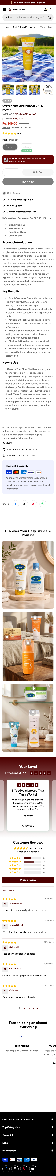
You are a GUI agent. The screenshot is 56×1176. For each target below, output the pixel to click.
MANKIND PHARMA (25, 113)
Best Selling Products (23, 27)
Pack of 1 (12, 148)
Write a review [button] (28, 879)
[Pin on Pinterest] (33, 503)
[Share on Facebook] (15, 503)
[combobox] (28, 17)
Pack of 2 (28, 148)
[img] (9, 899)
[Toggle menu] (4, 9)
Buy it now (28, 181)
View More (28, 815)
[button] (9, 133)
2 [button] (24, 1008)
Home (5, 27)
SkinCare (17, 118)
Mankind (20, 224)
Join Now (21, 161)
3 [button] (29, 1008)
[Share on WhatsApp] (42, 503)
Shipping (6, 127)
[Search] (49, 17)
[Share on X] (24, 503)
